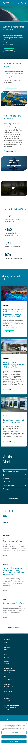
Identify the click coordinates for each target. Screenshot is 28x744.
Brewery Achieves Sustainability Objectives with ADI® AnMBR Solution (13, 365)
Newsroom (6, 661)
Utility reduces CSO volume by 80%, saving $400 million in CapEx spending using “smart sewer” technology (13, 313)
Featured (5, 515)
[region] (14, 732)
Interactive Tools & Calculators (11, 705)
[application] (14, 188)
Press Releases (7, 519)
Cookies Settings (14, 732)
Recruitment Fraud (8, 691)
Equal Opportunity (8, 686)
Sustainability (7, 663)
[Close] (26, 723)
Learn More (9, 50)
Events (4, 526)
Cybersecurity (7, 672)
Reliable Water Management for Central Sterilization (13, 421)
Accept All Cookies (14, 741)
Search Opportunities (9, 682)
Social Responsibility (9, 668)
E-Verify (5, 689)
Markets (6, 645)
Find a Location (7, 703)
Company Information (9, 670)
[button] (14, 188)
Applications (7, 647)
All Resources (7, 698)
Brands (5, 642)
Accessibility (7, 684)
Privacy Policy (7, 719)
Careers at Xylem (8, 679)
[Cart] (22, 2)
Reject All (14, 737)
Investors (6, 666)
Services (6, 652)
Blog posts (5, 522)
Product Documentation (10, 707)
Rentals (5, 654)
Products (6, 649)
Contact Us (6, 709)
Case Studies (7, 700)
